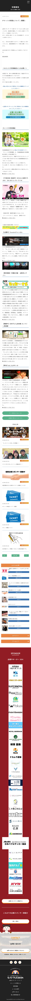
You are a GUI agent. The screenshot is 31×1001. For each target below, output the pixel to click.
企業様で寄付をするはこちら (15, 418)
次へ (26, 555)
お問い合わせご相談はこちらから (15, 950)
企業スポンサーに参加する (15, 901)
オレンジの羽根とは (15, 983)
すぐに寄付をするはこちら (15, 413)
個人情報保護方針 (15, 995)
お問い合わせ (15, 992)
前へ (4, 555)
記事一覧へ (15, 555)
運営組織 (15, 986)
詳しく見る (15, 921)
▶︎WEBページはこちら (8, 173)
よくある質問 (15, 989)
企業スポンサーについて (15, 980)
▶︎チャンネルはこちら (8, 260)
